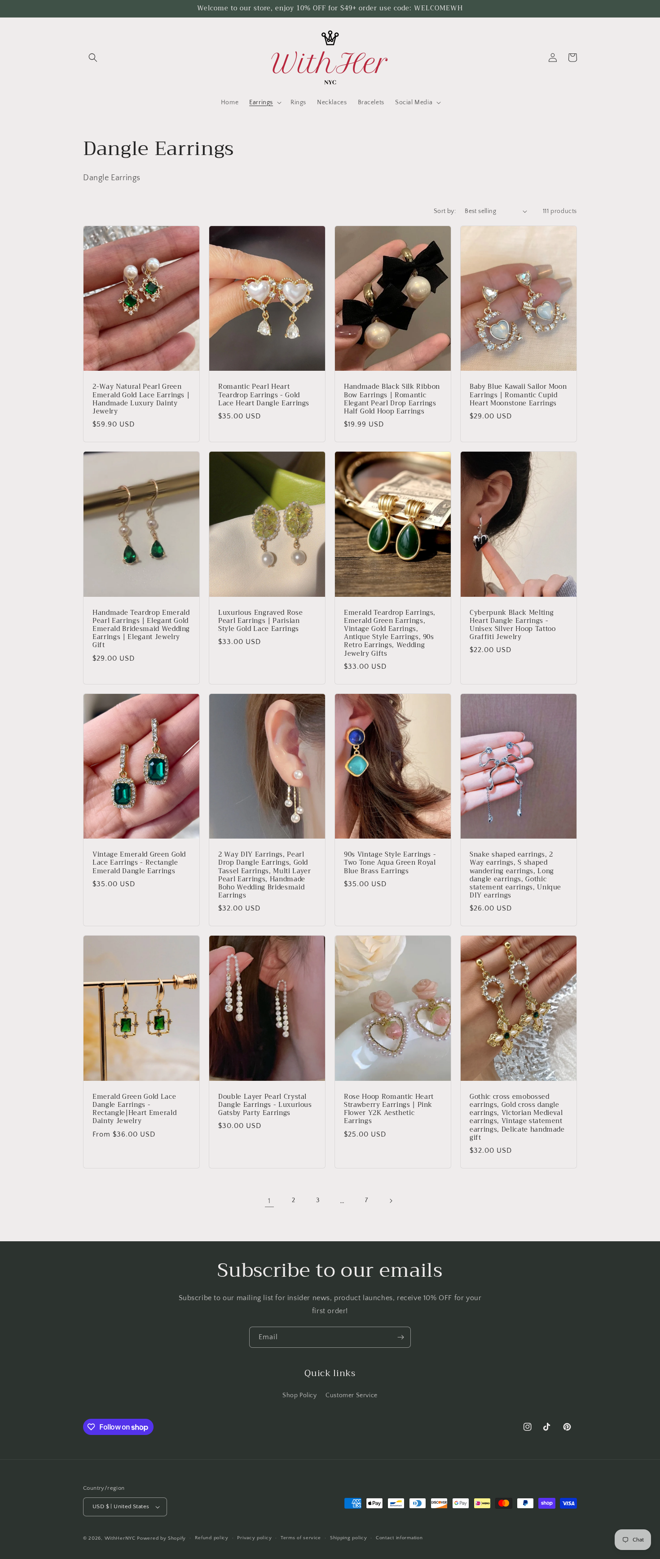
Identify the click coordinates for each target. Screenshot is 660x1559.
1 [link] (269, 1201)
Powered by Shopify (161, 1538)
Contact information (399, 1538)
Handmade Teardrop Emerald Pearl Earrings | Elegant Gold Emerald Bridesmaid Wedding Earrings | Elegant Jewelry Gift (141, 629)
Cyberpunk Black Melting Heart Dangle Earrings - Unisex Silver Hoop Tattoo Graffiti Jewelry (513, 625)
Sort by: (445, 211)
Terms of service (301, 1538)
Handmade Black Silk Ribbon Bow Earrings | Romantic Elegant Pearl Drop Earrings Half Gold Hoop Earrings (392, 399)
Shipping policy (348, 1538)
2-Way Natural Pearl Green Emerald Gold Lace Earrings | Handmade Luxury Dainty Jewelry (140, 399)
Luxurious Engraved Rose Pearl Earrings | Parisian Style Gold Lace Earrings (260, 621)
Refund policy (212, 1538)
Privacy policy (254, 1538)
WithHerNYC (120, 1538)
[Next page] (390, 1201)
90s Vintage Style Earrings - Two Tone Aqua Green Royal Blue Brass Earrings (390, 863)
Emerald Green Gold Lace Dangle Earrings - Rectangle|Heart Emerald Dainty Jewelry (134, 1109)
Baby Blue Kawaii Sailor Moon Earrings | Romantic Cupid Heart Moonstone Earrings (518, 395)
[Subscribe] (400, 1337)
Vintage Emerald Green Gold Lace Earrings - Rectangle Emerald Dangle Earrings (139, 863)
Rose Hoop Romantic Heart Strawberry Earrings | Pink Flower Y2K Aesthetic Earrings (389, 1109)
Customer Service (352, 1395)
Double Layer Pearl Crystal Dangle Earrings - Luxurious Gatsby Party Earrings (265, 1105)
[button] (93, 57)
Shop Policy (299, 1395)
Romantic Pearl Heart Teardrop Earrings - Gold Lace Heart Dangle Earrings (263, 395)
